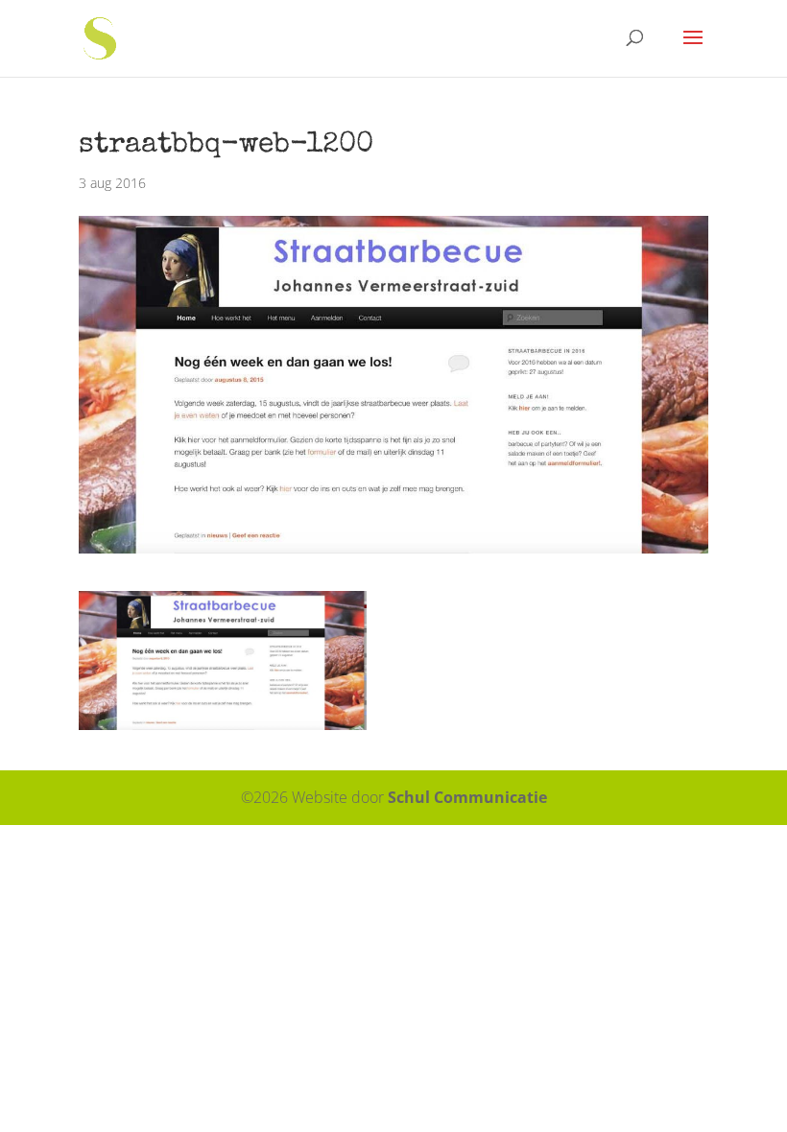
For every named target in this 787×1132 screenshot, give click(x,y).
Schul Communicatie (467, 797)
